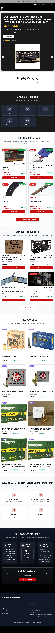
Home (30, 600)
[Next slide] (52, 57)
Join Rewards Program (27, 580)
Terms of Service (6, 611)
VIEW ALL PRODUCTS (27, 308)
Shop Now (9, 37)
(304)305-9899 (34, 613)
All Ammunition (32, 602)
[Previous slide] (3, 57)
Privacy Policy (5, 613)
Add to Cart (14, 178)
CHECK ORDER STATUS (39, 4)
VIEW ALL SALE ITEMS (29, 220)
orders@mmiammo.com (35, 611)
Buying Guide (32, 604)
